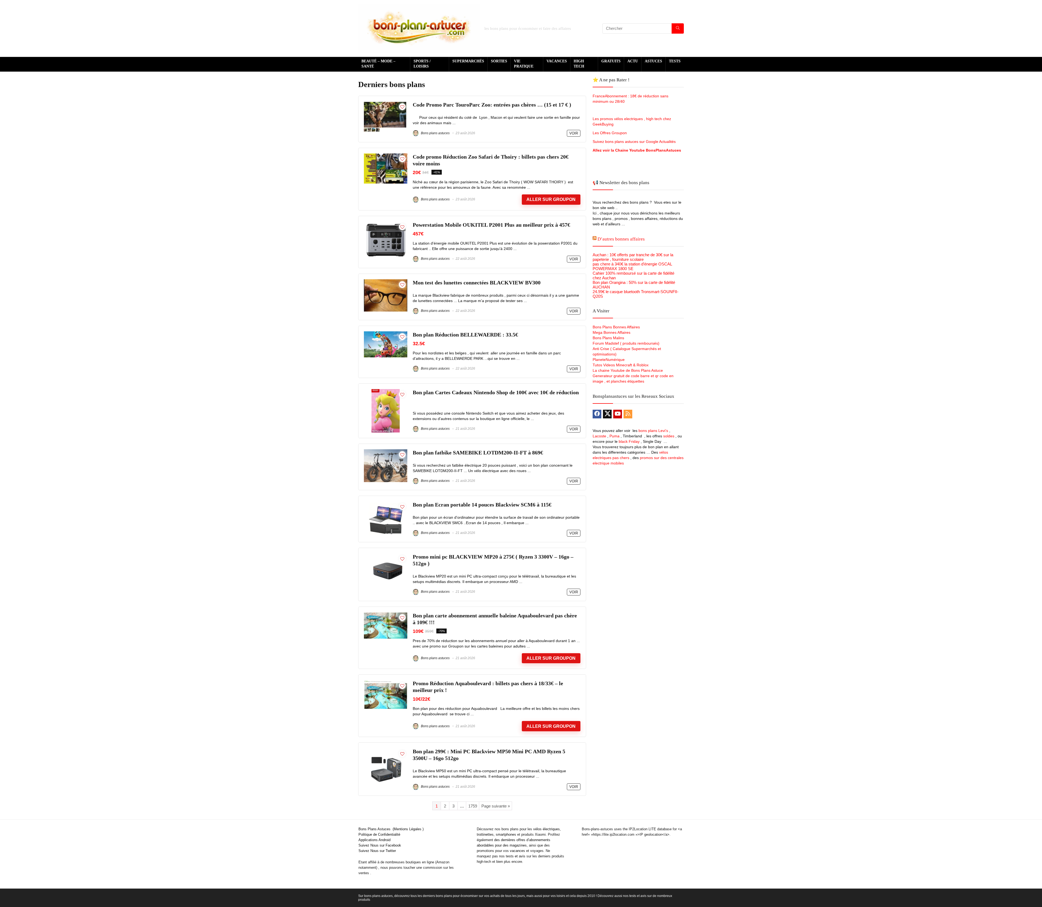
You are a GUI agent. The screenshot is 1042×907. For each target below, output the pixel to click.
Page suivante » (495, 806)
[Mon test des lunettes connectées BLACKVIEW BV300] (385, 281)
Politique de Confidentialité (379, 834)
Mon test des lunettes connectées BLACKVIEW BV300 (477, 283)
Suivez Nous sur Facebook (379, 845)
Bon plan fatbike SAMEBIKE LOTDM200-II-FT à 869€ (478, 453)
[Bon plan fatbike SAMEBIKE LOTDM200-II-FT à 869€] (385, 451)
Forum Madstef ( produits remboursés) (626, 343)
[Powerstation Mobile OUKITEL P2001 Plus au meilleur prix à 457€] (385, 224)
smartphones (506, 834)
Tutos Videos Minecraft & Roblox (621, 365)
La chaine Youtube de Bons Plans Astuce (628, 370)
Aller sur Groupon (551, 199)
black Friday (629, 441)
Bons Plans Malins (608, 338)
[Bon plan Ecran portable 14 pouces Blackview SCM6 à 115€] (385, 503)
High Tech (579, 63)
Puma (614, 436)
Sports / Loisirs (422, 63)
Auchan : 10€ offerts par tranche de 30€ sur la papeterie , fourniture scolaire (633, 257)
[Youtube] (617, 414)
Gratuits (611, 61)
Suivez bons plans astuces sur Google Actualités (634, 141)
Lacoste (599, 436)
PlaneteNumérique (609, 359)
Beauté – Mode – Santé (378, 63)
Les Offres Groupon (610, 133)
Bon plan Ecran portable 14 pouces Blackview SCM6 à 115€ (482, 505)
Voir (573, 133)
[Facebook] (597, 414)
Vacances (557, 61)
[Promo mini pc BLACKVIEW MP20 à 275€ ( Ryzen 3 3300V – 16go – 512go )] (385, 555)
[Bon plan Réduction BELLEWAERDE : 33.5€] (385, 333)
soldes (668, 436)
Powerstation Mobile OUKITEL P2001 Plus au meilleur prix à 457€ (491, 225)
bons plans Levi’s (653, 430)
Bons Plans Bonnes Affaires (616, 327)
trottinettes (485, 834)
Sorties (499, 61)
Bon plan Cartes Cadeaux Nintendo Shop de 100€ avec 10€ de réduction (496, 392)
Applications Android (374, 840)
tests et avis (515, 856)
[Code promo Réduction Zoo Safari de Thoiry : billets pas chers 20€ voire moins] (385, 155)
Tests (675, 61)
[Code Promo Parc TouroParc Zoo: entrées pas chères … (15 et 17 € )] (385, 103)
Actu (632, 61)
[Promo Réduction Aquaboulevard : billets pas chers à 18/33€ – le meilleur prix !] (385, 682)
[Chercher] (678, 28)
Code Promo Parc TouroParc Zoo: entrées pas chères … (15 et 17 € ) (492, 105)
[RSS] (628, 414)
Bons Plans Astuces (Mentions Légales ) (391, 829)
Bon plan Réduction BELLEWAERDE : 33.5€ (465, 335)
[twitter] (607, 414)
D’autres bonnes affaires (621, 239)
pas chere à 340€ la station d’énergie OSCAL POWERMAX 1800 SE (632, 266)
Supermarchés (468, 61)
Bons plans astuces (435, 133)
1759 (472, 806)
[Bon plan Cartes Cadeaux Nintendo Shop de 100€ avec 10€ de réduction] (385, 391)
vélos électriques (546, 829)
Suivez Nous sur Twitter (377, 851)
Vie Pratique (523, 63)
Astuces (653, 61)
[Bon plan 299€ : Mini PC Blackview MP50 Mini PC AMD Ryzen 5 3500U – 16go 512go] (385, 750)
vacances (517, 851)
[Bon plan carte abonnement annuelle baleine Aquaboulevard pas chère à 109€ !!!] (385, 614)
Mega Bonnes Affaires (611, 332)
